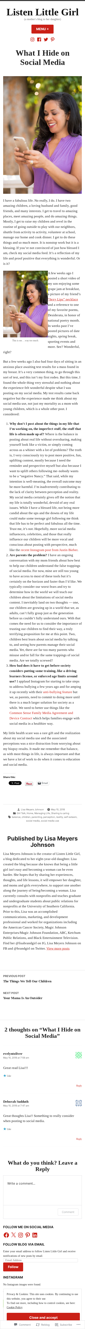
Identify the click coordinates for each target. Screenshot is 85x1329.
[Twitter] (45, 39)
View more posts (58, 948)
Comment (68, 1212)
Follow (13, 1267)
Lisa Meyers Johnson (32, 809)
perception (49, 817)
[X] (13, 1235)
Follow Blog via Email (23, 1244)
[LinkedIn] (35, 1235)
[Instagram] (33, 39)
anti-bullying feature (57, 692)
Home (30, 813)
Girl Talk (21, 813)
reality (59, 817)
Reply (79, 1086)
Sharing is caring (60, 813)
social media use (50, 820)
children (26, 817)
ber (75, 550)
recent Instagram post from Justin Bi (46, 550)
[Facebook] (39, 39)
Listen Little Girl (43, 12)
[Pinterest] (52, 39)
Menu (45, 29)
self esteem (70, 817)
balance (16, 817)
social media (33, 820)
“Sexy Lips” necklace (63, 299)
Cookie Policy (15, 1307)
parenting (37, 817)
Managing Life (42, 813)
